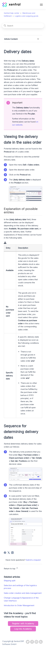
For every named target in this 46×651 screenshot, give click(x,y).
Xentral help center (11, 13)
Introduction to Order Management (19, 605)
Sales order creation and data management (23, 593)
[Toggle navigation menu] (41, 5)
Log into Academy (23, 629)
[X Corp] (9, 553)
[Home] (11, 6)
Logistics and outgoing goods (26, 16)
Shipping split (9, 580)
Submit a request (33, 560)
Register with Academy (23, 623)
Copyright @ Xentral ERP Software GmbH (13, 642)
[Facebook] (5, 553)
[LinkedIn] (12, 553)
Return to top (10, 568)
